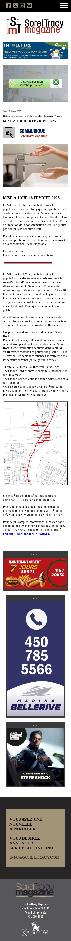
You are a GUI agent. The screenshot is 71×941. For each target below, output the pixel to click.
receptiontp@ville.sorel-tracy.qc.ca (26, 533)
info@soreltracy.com (34, 857)
